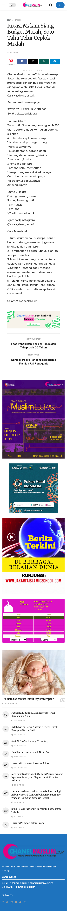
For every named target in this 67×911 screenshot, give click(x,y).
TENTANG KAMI (19, 883)
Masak (18, 19)
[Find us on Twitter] (7, 902)
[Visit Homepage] (32, 5)
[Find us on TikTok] (20, 901)
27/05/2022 (12, 52)
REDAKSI (8, 886)
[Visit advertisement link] (33, 319)
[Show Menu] (4, 5)
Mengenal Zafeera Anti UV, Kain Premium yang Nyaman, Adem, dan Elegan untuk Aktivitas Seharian (37, 777)
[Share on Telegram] (55, 61)
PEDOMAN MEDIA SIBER (41, 883)
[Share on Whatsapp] (44, 61)
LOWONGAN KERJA (25, 886)
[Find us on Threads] (25, 901)
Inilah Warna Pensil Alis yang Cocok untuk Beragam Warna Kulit (34, 729)
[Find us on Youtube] (16, 902)
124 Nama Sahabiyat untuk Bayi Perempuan (28, 698)
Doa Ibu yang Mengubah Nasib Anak (31, 752)
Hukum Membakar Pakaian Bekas (30, 763)
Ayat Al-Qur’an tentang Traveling (29, 741)
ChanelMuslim (22, 866)
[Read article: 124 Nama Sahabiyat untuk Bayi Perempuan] (33, 672)
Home (10, 19)
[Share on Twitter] (33, 61)
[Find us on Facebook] (3, 902)
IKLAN (5, 883)
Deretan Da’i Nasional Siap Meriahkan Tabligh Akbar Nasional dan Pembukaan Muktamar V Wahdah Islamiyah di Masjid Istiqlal (36, 794)
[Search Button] (50, 5)
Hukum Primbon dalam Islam (27, 823)
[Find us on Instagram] (12, 902)
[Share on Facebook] (22, 61)
